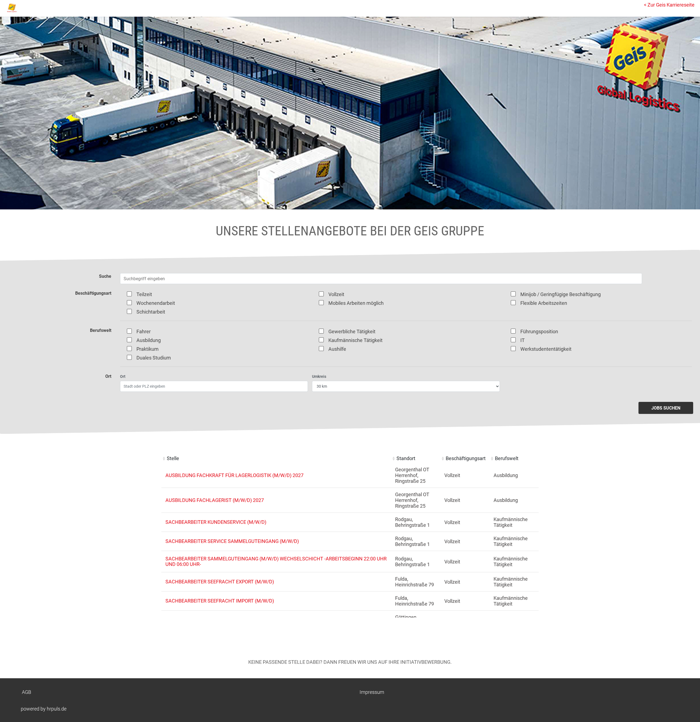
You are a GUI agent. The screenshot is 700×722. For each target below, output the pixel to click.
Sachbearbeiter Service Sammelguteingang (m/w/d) (232, 541)
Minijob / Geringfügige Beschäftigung (560, 294)
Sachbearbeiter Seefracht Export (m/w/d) (219, 581)
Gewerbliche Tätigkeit (351, 331)
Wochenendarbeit (155, 303)
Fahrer (143, 331)
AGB (26, 692)
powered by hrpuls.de (43, 709)
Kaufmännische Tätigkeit (355, 340)
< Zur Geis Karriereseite (669, 5)
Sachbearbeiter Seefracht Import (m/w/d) (219, 601)
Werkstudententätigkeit (545, 349)
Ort (123, 376)
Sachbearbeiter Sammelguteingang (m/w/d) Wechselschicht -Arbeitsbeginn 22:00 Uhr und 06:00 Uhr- (276, 561)
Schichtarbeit (150, 312)
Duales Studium (153, 358)
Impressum (372, 692)
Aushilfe (337, 349)
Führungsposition (539, 331)
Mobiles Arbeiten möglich (356, 303)
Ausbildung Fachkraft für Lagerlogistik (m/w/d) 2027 (234, 475)
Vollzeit (336, 294)
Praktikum (147, 349)
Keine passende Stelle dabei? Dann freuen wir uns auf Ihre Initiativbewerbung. (350, 662)
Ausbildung (148, 340)
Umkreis (319, 376)
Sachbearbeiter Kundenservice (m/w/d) (215, 522)
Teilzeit (144, 294)
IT (522, 340)
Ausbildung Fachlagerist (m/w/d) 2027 (214, 500)
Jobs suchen (665, 408)
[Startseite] (29, 7)
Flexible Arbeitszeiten (543, 303)
